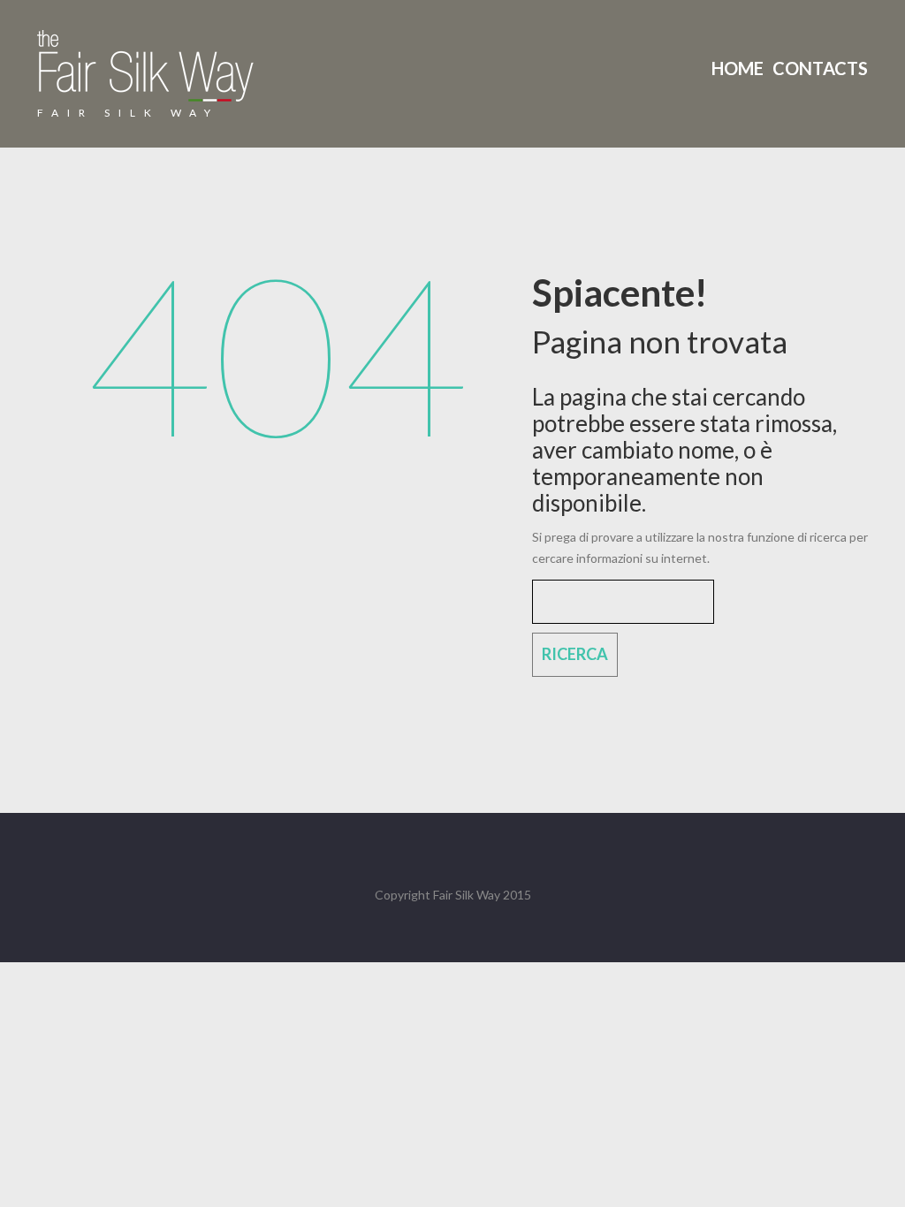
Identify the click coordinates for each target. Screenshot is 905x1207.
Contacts (820, 68)
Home (737, 68)
